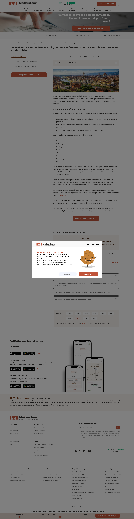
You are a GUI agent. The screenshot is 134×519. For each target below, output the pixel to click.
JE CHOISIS (67, 274)
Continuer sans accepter (90, 246)
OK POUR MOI (88, 274)
